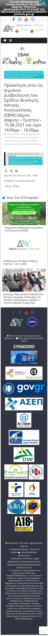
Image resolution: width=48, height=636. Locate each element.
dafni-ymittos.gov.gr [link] (24, 618)
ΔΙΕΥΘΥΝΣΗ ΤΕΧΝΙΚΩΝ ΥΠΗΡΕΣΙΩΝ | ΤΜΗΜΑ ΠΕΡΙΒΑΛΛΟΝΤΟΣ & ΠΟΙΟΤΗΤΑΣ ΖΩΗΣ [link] (21, 76)
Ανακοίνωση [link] (25, 137)
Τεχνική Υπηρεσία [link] (20, 141)
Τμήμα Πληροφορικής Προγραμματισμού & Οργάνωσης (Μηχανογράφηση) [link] (23, 561)
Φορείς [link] (25, 144)
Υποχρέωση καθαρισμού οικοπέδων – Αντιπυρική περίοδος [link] (23, 229)
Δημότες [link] (14, 144)
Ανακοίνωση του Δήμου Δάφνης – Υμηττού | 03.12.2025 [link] (21, 262)
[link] (45, 3)
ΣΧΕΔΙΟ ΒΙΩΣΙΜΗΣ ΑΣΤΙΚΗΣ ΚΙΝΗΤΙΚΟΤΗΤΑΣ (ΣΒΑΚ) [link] (23, 72)
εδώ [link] (33, 180)
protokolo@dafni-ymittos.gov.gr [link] (30, 13)
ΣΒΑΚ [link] (31, 144)
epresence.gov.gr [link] (12, 134)
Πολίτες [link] (20, 144)
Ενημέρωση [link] (23, 134)
